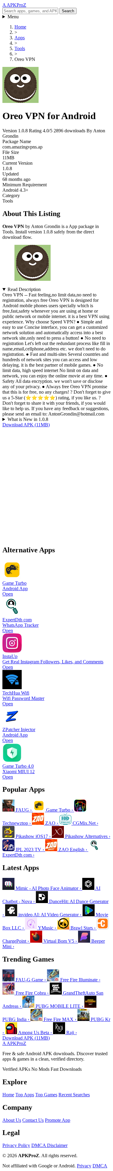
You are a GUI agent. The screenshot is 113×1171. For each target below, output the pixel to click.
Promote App (57, 1120)
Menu (13, 16)
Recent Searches (74, 1094)
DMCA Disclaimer (49, 1145)
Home (8, 1094)
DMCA (100, 1165)
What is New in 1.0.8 (28, 419)
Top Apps (24, 1094)
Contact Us (33, 1120)
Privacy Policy (16, 1145)
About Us (11, 1120)
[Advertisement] (56, 484)
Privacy (84, 1165)
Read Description (24, 289)
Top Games (46, 1094)
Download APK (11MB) (26, 424)
